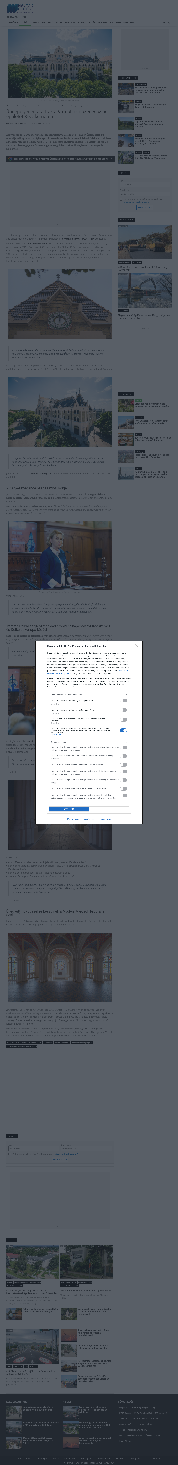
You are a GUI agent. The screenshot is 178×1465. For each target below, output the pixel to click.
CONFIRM (69, 809)
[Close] (137, 646)
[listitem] (89, 694)
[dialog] (89, 732)
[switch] (123, 700)
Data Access (89, 819)
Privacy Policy (105, 819)
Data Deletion (73, 819)
